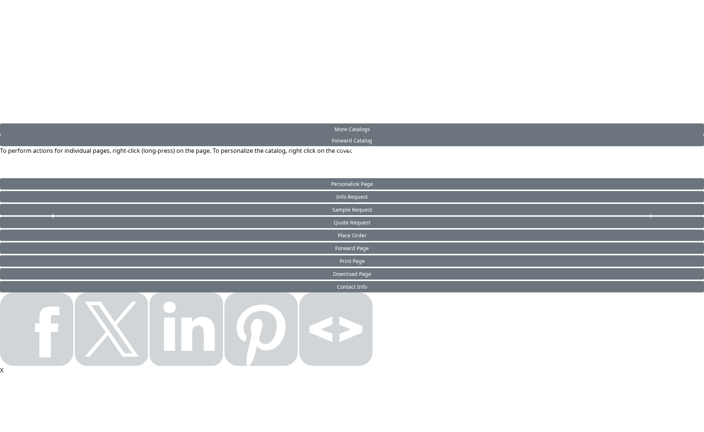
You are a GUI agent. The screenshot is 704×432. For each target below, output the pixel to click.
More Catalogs (352, 129)
